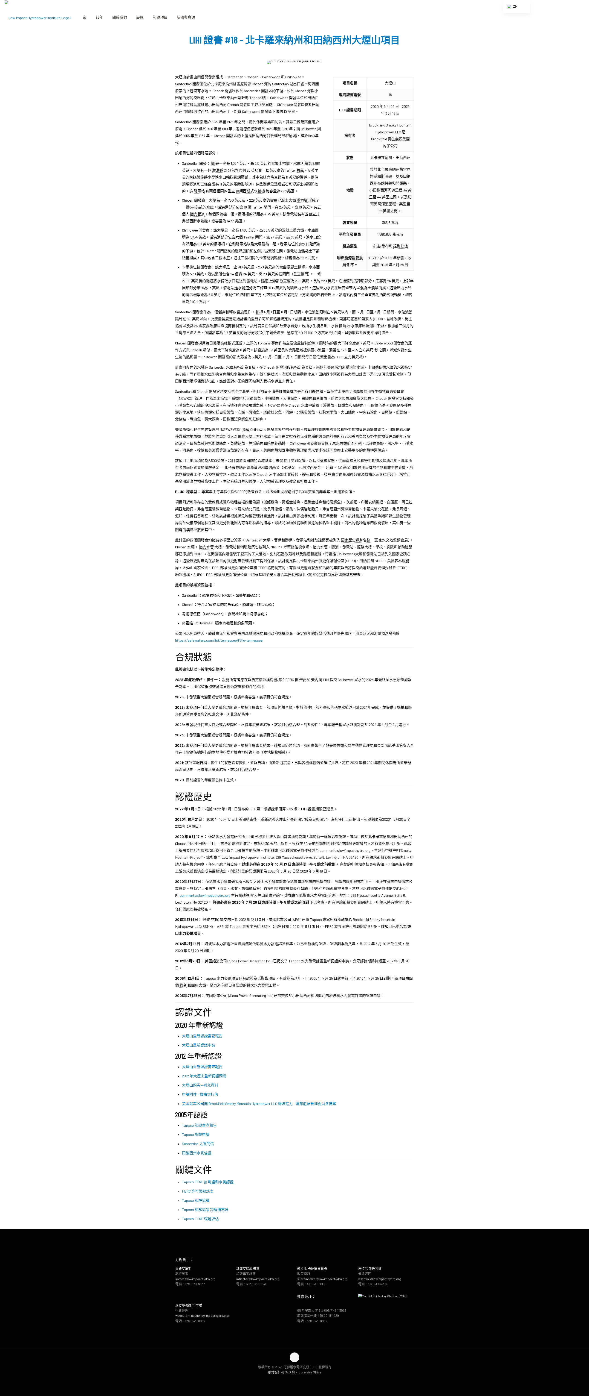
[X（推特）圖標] (294, 1379)
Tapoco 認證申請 (195, 1134)
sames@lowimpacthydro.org (195, 1279)
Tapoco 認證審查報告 (199, 1125)
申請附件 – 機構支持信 (200, 1094)
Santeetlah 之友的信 (198, 1143)
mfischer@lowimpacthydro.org (257, 1279)
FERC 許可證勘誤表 (198, 1191)
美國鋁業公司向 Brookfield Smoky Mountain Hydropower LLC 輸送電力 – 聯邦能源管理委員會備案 (259, 1103)
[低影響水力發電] (38, 17)
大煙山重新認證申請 (198, 1045)
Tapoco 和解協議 (195, 1200)
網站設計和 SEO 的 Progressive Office (294, 1372)
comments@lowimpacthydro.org (204, 895)
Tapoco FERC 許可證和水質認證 (208, 1182)
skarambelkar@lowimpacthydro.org (322, 1279)
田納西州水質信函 (196, 1153)
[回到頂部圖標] (294, 1357)
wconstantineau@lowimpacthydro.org (202, 1315)
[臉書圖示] (290, 1379)
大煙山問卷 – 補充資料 (200, 1085)
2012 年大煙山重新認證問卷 (204, 1076)
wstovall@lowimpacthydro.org (379, 1279)
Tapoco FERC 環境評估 (200, 1219)
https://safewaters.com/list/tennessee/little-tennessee (219, 640)
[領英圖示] (299, 1379)
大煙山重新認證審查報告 (202, 1036)
